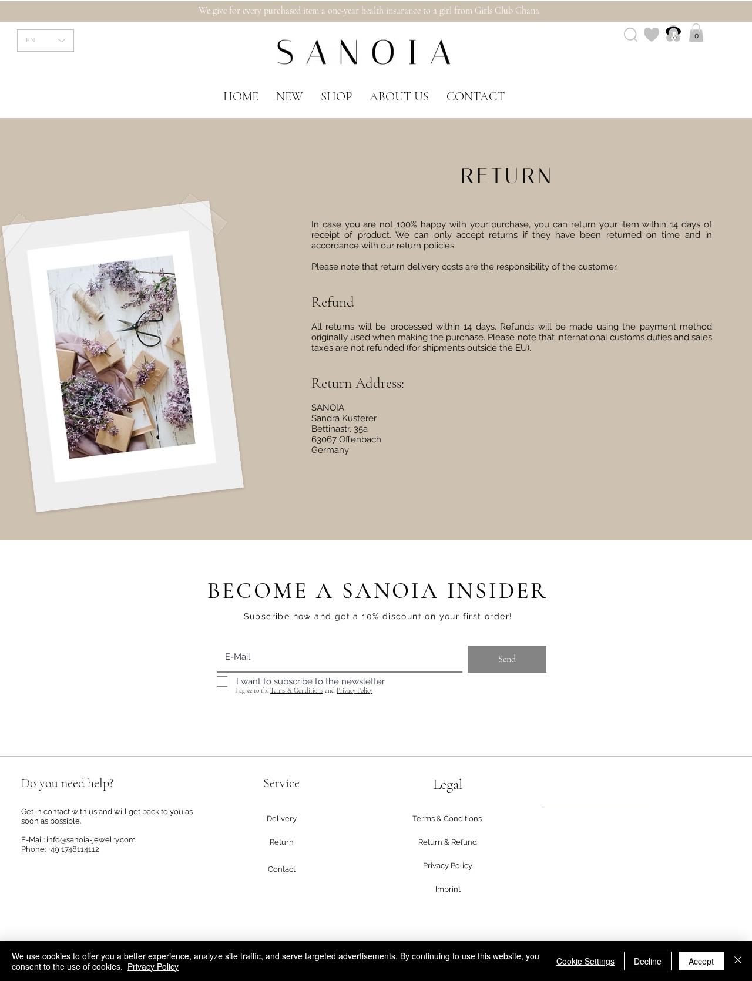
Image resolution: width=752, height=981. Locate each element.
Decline (648, 961)
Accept (701, 961)
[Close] (738, 961)
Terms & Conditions (296, 690)
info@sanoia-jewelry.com (91, 839)
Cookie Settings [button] (585, 961)
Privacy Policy (354, 690)
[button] (696, 32)
